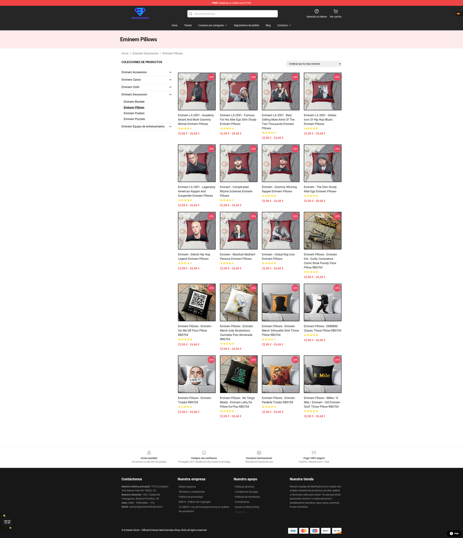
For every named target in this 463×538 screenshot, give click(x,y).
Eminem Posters (134, 113)
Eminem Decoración (145, 53)
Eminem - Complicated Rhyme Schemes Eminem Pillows (236, 191)
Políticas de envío (244, 486)
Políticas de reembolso (247, 496)
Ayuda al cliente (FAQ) (247, 506)
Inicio (125, 53)
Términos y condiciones (192, 491)
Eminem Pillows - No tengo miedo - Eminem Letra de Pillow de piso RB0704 (237, 402)
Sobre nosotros (187, 486)
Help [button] (456, 533)
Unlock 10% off (7, 522)
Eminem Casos (131, 79)
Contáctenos (242, 501)
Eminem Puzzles (134, 119)
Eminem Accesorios (134, 72)
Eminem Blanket (134, 101)
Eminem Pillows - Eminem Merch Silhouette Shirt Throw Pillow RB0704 (280, 330)
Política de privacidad (191, 496)
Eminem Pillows (172, 53)
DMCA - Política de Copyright (195, 501)
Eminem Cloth (130, 87)
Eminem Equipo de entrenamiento (143, 126)
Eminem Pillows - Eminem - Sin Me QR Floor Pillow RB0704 (195, 330)
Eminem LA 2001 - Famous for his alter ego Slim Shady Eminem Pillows (238, 120)
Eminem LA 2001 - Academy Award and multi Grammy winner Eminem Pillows (196, 120)
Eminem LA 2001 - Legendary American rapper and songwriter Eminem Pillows (196, 191)
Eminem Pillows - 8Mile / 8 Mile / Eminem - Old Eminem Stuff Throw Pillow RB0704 (322, 402)
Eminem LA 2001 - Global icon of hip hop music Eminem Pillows (320, 120)
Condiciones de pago (246, 491)
